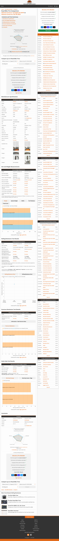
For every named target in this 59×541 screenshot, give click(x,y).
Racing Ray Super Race (47, 265)
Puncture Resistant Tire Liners (49, 46)
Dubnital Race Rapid (47, 272)
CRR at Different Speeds (47, 65)
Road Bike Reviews (8, 489)
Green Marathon (46, 335)
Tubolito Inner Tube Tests (48, 75)
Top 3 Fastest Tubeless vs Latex (49, 61)
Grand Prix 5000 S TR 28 (47, 133)
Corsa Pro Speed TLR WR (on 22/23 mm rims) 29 (48, 105)
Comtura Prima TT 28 (47, 129)
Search (51, 6)
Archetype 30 (45, 110)
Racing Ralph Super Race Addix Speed (49, 294)
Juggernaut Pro (46, 385)
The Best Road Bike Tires (47, 36)
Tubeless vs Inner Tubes (47, 88)
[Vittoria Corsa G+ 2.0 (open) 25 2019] (16, 150)
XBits (30, 537)
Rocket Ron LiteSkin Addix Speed (49, 242)
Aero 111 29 (45, 149)
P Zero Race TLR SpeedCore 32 (48, 204)
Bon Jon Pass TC (46, 304)
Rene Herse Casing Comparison (49, 63)
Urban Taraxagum (46, 339)
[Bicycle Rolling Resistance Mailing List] (31, 535)
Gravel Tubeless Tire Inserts (48, 44)
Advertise (36, 526)
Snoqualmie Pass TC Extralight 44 (49, 169)
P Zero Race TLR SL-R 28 (47, 116)
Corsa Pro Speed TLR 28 (47, 100)
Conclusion (5, 27)
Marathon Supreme (46, 316)
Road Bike (22, 521)
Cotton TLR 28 (45, 126)
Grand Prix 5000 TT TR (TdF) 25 (48, 114)
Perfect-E (44, 353)
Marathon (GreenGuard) (47, 326)
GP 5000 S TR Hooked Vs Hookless (49, 53)
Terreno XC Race (46, 261)
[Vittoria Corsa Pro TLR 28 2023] (27, 150)
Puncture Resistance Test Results (9, 23)
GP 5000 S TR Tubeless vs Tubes (48, 57)
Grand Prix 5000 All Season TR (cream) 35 (48, 189)
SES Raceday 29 (46, 124)
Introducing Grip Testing (47, 67)
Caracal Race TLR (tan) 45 (48, 196)
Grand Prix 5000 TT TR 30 (47, 120)
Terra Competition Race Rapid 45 (49, 207)
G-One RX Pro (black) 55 (47, 267)
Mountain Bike (22, 523)
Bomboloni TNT (46, 379)
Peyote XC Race (46, 289)
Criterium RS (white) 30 (47, 153)
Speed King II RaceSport (47, 259)
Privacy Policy (36, 530)
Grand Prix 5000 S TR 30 (47, 138)
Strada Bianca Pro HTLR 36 (48, 202)
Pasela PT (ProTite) (46, 322)
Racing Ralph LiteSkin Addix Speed (48, 278)
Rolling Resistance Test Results (9, 22)
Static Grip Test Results (7, 25)
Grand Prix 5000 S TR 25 (47, 140)
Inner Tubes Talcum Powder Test (49, 42)
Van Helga (45, 372)
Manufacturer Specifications (8, 18)
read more (32, 55)
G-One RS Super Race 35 (47, 200)
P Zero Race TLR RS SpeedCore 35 (49, 174)
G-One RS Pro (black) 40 (47, 198)
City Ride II (45, 347)
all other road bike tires (23, 46)
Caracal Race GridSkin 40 (47, 212)
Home (2, 6)
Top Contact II (45, 337)
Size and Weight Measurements (9, 20)
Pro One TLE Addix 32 (47, 214)
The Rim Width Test (46, 73)
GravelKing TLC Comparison (49, 71)
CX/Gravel (22, 525)
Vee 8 (44, 368)
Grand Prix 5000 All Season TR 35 (49, 194)
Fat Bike (22, 528)
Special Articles (22, 530)
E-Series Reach (46, 333)
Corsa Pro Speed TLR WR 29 (48, 102)
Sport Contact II (46, 324)
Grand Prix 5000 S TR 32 (47, 164)
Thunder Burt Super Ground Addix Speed (48, 232)
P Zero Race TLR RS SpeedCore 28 (49, 151)
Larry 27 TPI (45, 376)
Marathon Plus (46, 349)
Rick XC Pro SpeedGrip (47, 263)
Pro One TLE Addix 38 (47, 178)
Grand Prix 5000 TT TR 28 (47, 112)
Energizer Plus (45, 328)
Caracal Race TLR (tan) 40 (48, 172)
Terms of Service (36, 528)
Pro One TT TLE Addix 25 (47, 122)
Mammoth (45, 381)
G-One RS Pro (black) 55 (47, 270)
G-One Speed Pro (46, 229)
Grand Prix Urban (46, 306)
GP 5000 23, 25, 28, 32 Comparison (49, 79)
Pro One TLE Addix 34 (47, 192)
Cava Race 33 (45, 184)
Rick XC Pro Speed (46, 253)
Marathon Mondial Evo (47, 351)
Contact (36, 525)
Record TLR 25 (45, 108)
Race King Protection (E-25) (48, 248)
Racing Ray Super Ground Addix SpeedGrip (49, 275)
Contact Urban (46, 312)
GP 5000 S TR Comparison (47, 59)
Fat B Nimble (45, 383)
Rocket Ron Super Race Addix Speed (48, 286)
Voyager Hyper (46, 310)
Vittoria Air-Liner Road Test (48, 69)
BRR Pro (36, 520)
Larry (44, 370)
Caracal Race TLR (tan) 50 (48, 210)
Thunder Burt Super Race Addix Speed (49, 239)
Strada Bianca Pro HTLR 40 (48, 180)
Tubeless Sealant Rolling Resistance (49, 81)
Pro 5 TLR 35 (45, 176)
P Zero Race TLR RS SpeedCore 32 (49, 166)
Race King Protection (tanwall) (49, 281)
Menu (57, 6)
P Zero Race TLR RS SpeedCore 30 (49, 131)
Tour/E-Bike (22, 526)
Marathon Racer (46, 343)
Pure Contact (45, 330)
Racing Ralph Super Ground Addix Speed (48, 256)
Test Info (36, 521)
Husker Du (45, 374)
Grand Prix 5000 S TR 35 (47, 162)
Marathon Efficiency (47, 314)
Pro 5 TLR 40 (45, 182)
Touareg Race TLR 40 (47, 216)
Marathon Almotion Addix (48, 318)
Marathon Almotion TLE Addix (48, 320)
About (36, 523)
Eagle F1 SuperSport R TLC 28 (48, 145)
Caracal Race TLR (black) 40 (48, 186)
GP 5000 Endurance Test (47, 77)
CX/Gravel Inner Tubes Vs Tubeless (49, 51)
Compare (15, 489)
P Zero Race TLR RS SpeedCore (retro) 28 (48, 136)
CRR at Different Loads (47, 55)
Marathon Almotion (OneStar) (48, 308)
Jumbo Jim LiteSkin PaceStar (48, 362)
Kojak (44, 345)
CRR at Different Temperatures (49, 48)
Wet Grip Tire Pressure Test (48, 40)
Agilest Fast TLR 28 (46, 143)
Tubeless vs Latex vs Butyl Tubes (49, 84)
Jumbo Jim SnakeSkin (47, 364)
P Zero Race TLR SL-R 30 (47, 118)
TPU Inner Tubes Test (47, 38)
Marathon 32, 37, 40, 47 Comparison (49, 86)
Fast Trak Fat (45, 366)
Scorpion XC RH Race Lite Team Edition (49, 235)
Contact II (45, 341)
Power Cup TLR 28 (46, 147)
